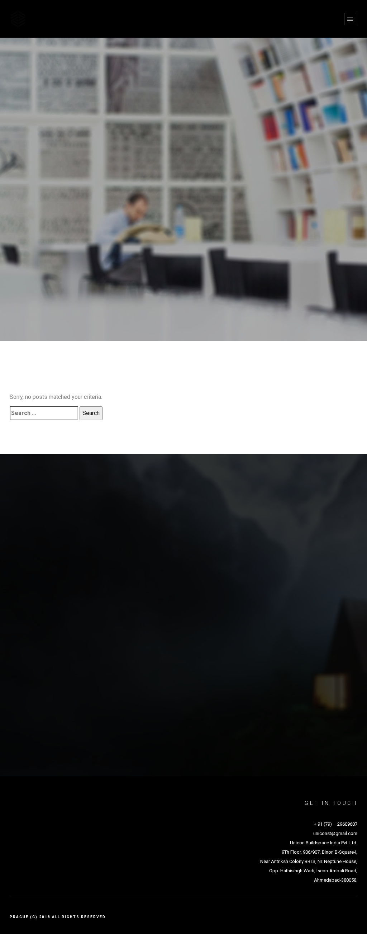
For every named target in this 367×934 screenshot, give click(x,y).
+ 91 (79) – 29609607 (335, 824)
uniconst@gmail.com (335, 833)
